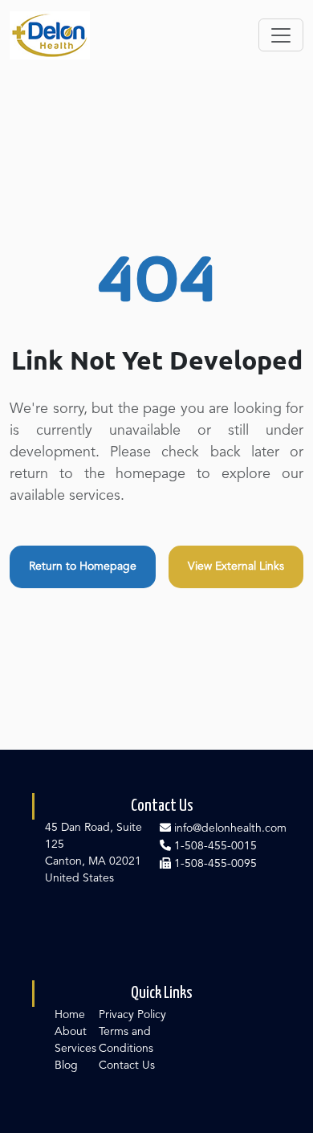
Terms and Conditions (126, 1040)
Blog (66, 1065)
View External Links (236, 566)
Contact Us (127, 1065)
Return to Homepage (82, 566)
